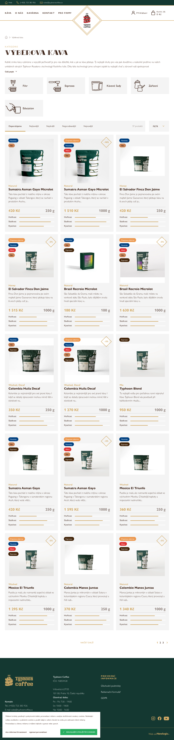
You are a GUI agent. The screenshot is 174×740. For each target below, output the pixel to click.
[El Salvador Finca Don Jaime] (142, 161)
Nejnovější (88, 126)
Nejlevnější (34, 126)
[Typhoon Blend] (142, 360)
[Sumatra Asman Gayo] (31, 460)
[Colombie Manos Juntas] (142, 559)
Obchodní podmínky (111, 685)
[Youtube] (166, 718)
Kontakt (48, 12)
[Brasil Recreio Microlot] (87, 260)
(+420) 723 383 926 (18, 705)
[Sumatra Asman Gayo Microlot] (31, 161)
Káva (8, 12)
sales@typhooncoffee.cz (22, 709)
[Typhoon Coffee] (87, 20)
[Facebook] (159, 718)
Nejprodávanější (69, 126)
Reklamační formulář (111, 691)
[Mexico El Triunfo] (142, 460)
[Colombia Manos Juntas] (87, 559)
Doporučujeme (15, 126)
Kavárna (33, 12)
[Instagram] (153, 718)
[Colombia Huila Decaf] (31, 360)
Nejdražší (50, 126)
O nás (19, 12)
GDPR (104, 698)
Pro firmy (65, 12)
